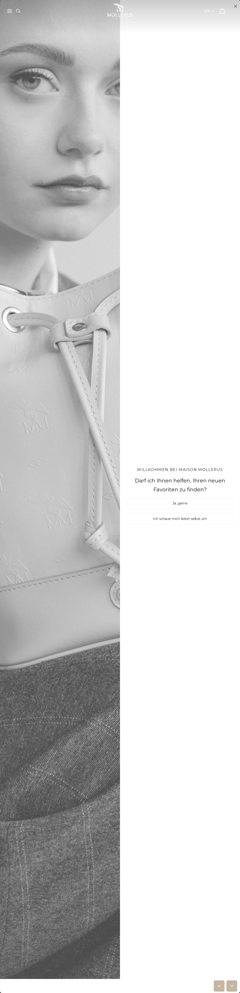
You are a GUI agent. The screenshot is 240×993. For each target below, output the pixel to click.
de (207, 11)
